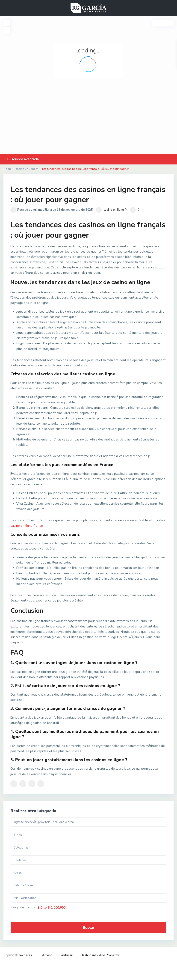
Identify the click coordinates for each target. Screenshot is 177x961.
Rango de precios (23, 907)
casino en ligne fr (115, 210)
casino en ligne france (26, 526)
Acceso (47, 955)
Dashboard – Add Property (100, 955)
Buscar (88, 927)
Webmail (66, 955)
